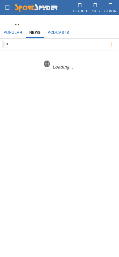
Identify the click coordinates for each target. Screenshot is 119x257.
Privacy (87, 114)
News (35, 32)
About (30, 114)
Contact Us (48, 114)
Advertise (69, 114)
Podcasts (58, 32)
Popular (13, 32)
